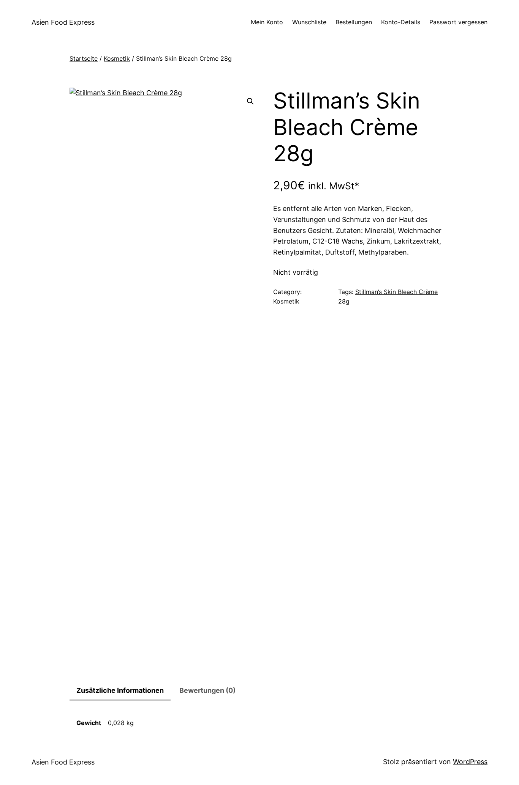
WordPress (470, 762)
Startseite (84, 58)
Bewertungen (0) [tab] (207, 690)
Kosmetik (117, 58)
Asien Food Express (63, 22)
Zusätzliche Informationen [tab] (120, 690)
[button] (250, 101)
